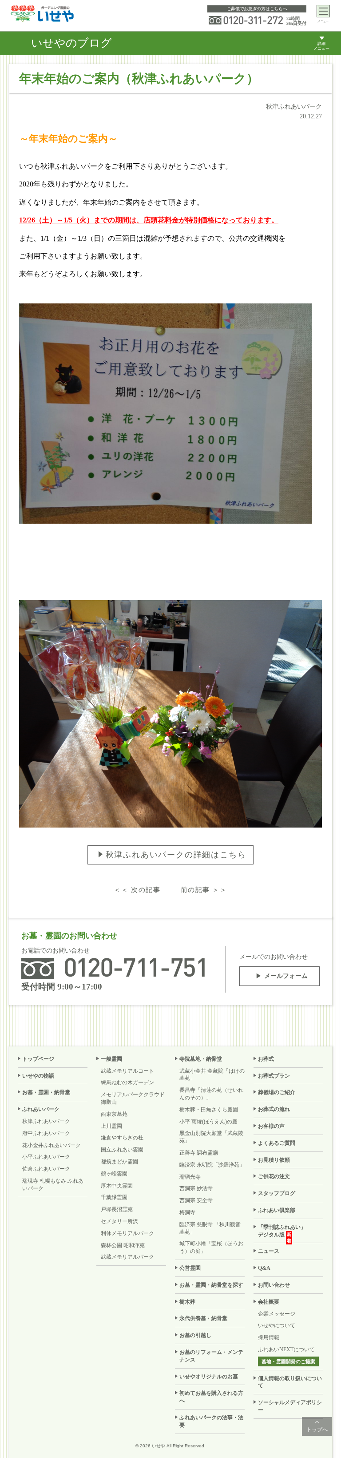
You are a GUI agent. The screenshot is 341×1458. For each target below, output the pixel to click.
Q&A (264, 1268)
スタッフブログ (276, 1193)
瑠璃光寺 (190, 1177)
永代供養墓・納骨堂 (203, 1318)
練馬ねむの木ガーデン (127, 1082)
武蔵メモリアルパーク (127, 1257)
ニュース (268, 1251)
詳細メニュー (321, 46)
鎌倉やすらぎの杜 (122, 1138)
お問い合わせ (274, 1285)
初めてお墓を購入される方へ (211, 1397)
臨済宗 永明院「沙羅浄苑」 (212, 1165)
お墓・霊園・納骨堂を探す (211, 1285)
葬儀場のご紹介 (276, 1092)
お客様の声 (271, 1126)
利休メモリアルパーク (127, 1233)
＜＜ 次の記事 (137, 889)
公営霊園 (190, 1268)
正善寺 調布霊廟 (198, 1153)
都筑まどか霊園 (119, 1162)
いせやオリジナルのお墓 (208, 1376)
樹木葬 (187, 1302)
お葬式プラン (274, 1076)
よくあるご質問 (276, 1143)
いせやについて (276, 1325)
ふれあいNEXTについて (286, 1349)
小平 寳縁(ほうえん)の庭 (208, 1122)
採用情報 (268, 1337)
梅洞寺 (187, 1212)
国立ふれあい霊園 (122, 1150)
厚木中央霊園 (117, 1186)
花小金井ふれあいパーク (51, 1145)
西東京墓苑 (114, 1114)
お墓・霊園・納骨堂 (46, 1092)
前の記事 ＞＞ (204, 889)
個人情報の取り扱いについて (290, 1382)
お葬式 (266, 1059)
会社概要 (268, 1302)
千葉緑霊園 (114, 1197)
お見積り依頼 (274, 1160)
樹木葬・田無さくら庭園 (208, 1110)
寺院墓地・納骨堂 (200, 1059)
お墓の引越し (195, 1335)
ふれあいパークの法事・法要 (211, 1421)
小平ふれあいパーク (46, 1157)
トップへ (317, 1429)
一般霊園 (111, 1059)
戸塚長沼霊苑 (117, 1209)
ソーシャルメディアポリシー (290, 1406)
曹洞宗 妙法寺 (196, 1188)
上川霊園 (111, 1126)
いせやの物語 (38, 1076)
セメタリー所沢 (119, 1221)
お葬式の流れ (274, 1109)
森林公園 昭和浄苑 (123, 1245)
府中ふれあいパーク (46, 1133)
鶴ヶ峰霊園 (114, 1174)
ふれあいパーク (40, 1109)
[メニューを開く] (323, 11)
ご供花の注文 (274, 1176)
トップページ (38, 1059)
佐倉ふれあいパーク (46, 1169)
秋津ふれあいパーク (46, 1121)
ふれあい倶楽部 (276, 1210)
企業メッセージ (276, 1314)
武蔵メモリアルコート (127, 1071)
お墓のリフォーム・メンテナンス (211, 1356)
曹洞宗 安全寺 (196, 1200)
